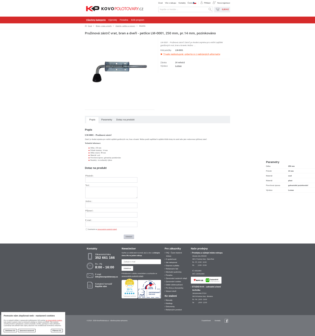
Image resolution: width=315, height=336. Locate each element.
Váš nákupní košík (217, 9)
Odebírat (127, 268)
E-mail (106, 275)
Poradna (124, 20)
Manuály (169, 300)
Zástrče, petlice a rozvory (125, 26)
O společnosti (171, 259)
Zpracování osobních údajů (176, 278)
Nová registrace (223, 3)
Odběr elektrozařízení (174, 285)
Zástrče (142, 26)
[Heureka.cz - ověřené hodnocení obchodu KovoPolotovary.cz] (130, 298)
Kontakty (182, 3)
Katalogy (169, 303)
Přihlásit (207, 3)
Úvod (160, 3)
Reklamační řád (172, 269)
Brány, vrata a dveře (104, 26)
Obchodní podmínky (173, 272)
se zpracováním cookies (54, 320)
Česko (190, 3)
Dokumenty (170, 306)
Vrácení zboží (171, 291)
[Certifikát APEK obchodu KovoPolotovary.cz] (149, 298)
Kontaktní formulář (103, 285)
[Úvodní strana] (114, 9)
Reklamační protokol (174, 310)
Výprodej (112, 20)
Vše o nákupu (170, 3)
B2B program (137, 20)
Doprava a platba (172, 266)
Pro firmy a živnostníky (174, 288)
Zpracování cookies (173, 282)
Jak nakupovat (171, 262)
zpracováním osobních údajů (107, 229)
